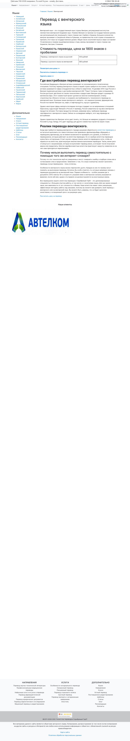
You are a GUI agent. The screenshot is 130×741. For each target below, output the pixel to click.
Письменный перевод (65, 690)
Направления (21, 119)
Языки (18, 116)
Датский (19, 53)
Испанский (20, 21)
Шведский (20, 62)
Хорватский (20, 74)
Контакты (19, 139)
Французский (21, 23)
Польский (20, 67)
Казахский (20, 49)
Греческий (20, 39)
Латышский (20, 94)
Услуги (18, 121)
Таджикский (20, 92)
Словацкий (20, 76)
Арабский (19, 99)
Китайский (20, 30)
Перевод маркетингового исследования (29, 702)
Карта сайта (65, 732)
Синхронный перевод (65, 688)
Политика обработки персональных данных (65, 735)
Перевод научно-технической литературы (29, 686)
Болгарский (20, 58)
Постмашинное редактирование (100, 695)
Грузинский (20, 90)
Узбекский (20, 88)
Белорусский (21, 46)
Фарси (18, 104)
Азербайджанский (23, 85)
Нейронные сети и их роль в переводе (29, 692)
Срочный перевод (65, 695)
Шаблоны (19, 130)
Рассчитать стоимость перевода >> (54, 72)
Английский (20, 19)
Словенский (20, 83)
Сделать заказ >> (47, 76)
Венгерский (20, 69)
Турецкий (19, 35)
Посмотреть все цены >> (50, 68)
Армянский (20, 65)
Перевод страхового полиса (65, 692)
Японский (19, 28)
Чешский (19, 71)
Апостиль (65, 702)
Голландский (21, 37)
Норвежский (21, 51)
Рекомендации (21, 137)
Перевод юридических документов (29, 699)
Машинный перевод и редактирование (29, 704)
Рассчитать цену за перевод (51, 196)
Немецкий (20, 16)
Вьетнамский (21, 32)
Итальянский (21, 26)
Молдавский (21, 81)
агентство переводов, (106, 130)
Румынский (20, 78)
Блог (18, 135)
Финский (19, 60)
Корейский (20, 42)
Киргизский (20, 97)
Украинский (20, 55)
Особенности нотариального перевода (65, 686)
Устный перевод (22, 123)
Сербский (20, 44)
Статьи (19, 132)
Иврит (18, 101)
